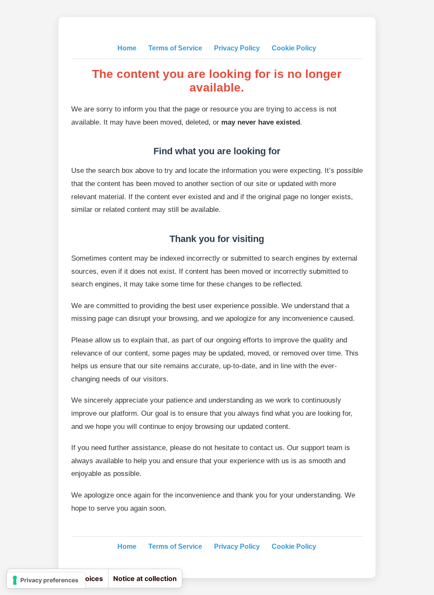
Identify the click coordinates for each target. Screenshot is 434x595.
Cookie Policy (294, 48)
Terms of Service (175, 48)
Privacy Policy (237, 48)
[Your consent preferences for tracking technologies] (46, 580)
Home (126, 48)
